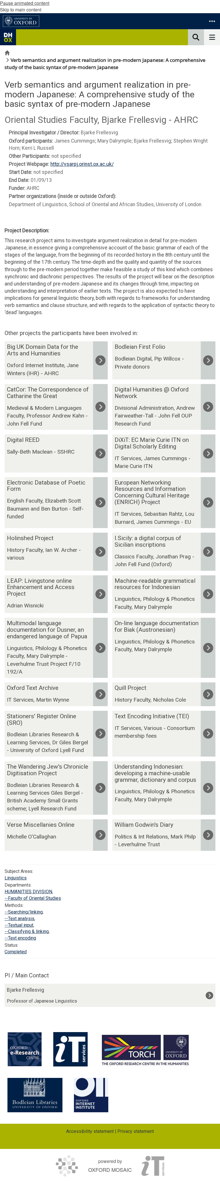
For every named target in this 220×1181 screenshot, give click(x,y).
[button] (212, 21)
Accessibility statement (90, 1131)
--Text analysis (19, 918)
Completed (16, 951)
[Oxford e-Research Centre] (24, 1049)
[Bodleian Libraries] (34, 1095)
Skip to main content (20, 9)
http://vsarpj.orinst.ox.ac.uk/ (82, 164)
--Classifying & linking (27, 931)
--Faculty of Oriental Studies (33, 898)
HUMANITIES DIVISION (28, 891)
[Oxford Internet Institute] (91, 1095)
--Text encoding (20, 938)
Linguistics (16, 878)
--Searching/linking (24, 912)
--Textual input (19, 925)
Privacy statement (135, 1131)
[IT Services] (70, 1049)
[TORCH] (145, 1049)
